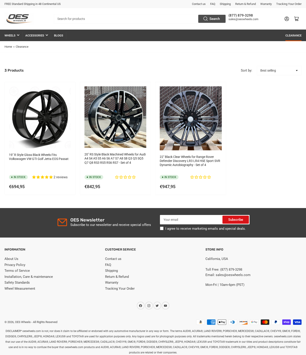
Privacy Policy (14, 265)
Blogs (58, 35)
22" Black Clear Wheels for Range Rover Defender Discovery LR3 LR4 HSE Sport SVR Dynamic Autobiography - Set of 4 (190, 161)
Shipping (225, 4)
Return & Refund (245, 4)
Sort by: (246, 70)
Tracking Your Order (289, 4)
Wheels (9, 35)
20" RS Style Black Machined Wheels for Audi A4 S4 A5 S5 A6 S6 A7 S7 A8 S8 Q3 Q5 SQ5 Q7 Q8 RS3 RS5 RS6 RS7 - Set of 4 (115, 158)
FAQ (212, 4)
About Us (11, 259)
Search (214, 19)
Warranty (266, 4)
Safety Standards (17, 283)
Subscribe (235, 220)
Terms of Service (17, 271)
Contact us (199, 4)
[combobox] (140, 18)
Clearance (293, 35)
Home (8, 46)
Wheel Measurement (19, 289)
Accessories (34, 35)
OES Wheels (23, 322)
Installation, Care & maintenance (28, 277)
